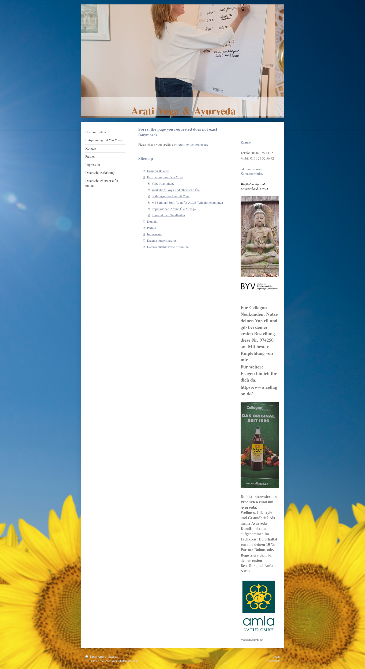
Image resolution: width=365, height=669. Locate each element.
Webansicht (273, 661)
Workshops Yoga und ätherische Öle (176, 190)
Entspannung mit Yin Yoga (165, 177)
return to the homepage (193, 144)
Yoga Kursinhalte (163, 183)
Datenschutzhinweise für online (168, 247)
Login (276, 656)
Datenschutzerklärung (161, 240)
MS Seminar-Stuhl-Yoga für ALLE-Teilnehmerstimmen (187, 202)
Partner (151, 228)
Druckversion (98, 656)
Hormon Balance (158, 171)
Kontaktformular (251, 173)
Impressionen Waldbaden (168, 215)
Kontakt (152, 221)
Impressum (154, 234)
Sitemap (113, 656)
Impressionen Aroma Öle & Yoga (174, 209)
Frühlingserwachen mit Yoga (170, 196)
